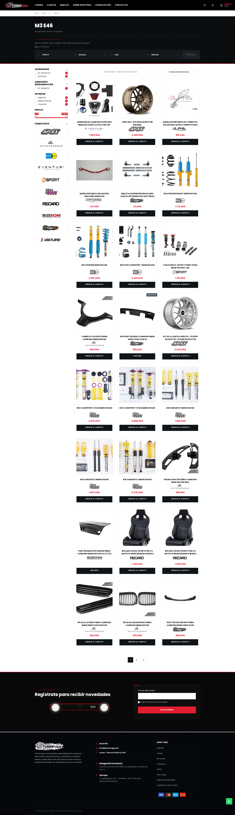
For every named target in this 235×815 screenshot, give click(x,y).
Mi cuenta (161, 758)
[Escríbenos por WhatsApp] (229, 801)
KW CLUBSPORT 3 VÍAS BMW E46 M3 (137, 408)
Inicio (37, 13)
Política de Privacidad (166, 780)
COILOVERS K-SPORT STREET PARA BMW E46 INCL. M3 (180, 266)
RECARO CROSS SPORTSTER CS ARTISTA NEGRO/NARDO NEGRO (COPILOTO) (137, 554)
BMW (44, 13)
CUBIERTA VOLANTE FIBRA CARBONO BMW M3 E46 (94, 338)
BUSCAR (190, 54)
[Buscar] (204, 5)
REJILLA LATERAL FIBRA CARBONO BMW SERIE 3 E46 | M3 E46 (94, 624)
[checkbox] (51, 73)
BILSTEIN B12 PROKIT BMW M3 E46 (180, 193)
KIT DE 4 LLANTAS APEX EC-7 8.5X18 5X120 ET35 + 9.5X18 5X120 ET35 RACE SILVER (180, 339)
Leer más (137, 356)
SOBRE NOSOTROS (82, 5)
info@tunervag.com (109, 748)
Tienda (160, 753)
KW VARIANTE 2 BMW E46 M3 (94, 479)
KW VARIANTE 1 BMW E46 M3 (180, 408)
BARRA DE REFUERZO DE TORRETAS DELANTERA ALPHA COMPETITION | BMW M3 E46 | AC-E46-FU (180, 125)
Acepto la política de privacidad (153, 702)
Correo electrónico (146, 690)
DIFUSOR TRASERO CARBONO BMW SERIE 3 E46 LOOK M (137, 338)
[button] (51, 69)
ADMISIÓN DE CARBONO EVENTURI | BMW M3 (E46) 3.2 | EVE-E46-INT (94, 123)
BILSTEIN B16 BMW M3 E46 (94, 265)
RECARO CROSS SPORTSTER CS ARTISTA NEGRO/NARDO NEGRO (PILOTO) (180, 554)
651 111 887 (103, 743)
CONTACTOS (121, 5)
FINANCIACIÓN (103, 5)
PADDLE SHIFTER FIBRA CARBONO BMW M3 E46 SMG (180, 481)
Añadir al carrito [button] (94, 141)
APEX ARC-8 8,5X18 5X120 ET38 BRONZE (137, 123)
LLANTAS (51, 5)
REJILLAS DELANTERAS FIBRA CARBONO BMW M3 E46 (137, 624)
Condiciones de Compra (167, 785)
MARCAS (64, 5)
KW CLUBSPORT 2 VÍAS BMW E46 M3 (94, 408)
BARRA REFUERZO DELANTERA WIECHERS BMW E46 (94, 195)
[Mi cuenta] (212, 5)
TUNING (39, 5)
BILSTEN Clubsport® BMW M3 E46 (137, 265)
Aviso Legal (161, 774)
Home (159, 769)
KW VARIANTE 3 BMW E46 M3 (137, 479)
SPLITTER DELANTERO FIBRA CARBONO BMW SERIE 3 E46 (180, 624)
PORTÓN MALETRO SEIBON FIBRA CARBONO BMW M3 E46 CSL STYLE (94, 552)
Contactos (161, 764)
